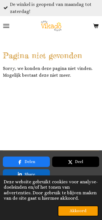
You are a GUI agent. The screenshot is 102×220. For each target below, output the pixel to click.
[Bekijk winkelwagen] (96, 26)
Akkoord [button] (78, 210)
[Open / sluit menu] (6, 26)
